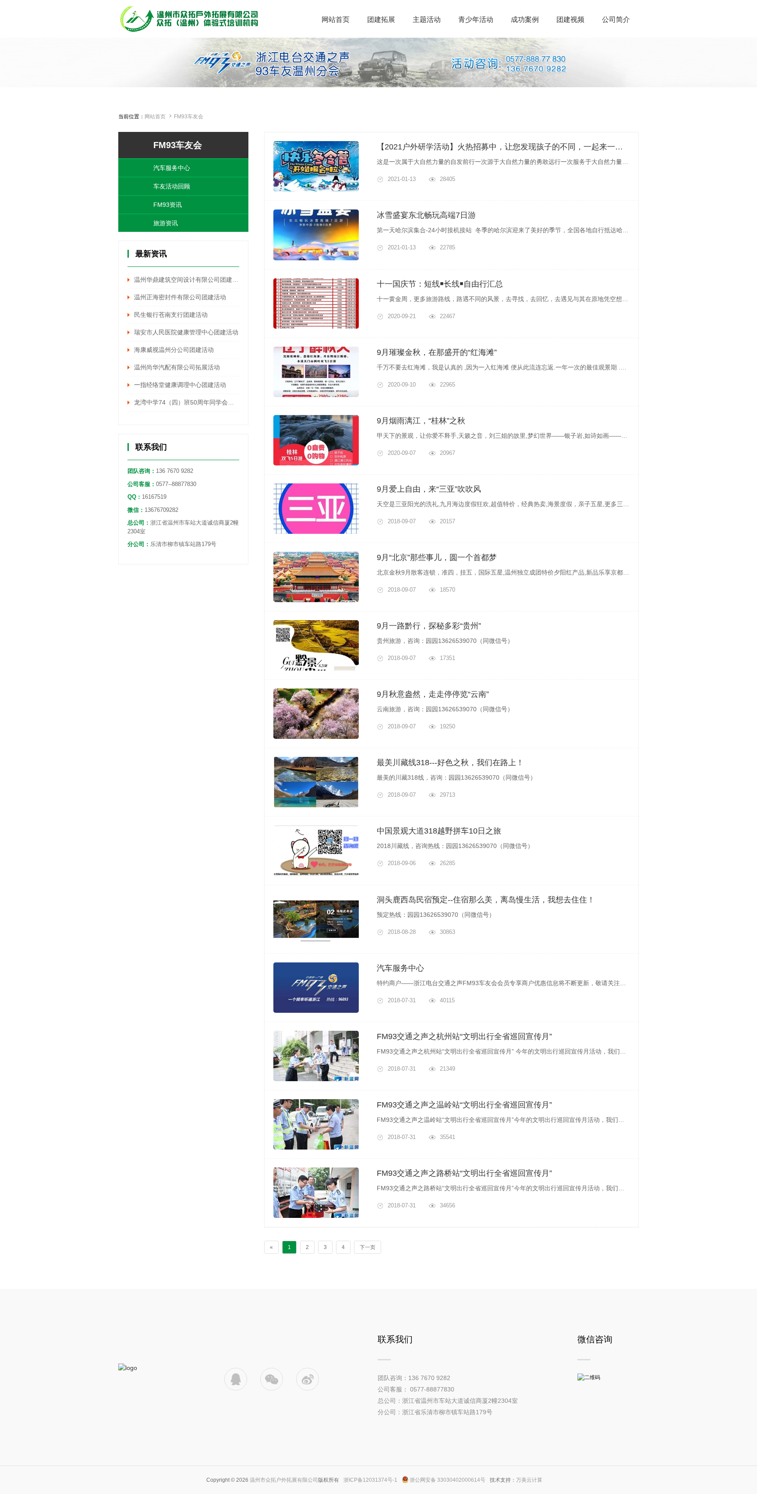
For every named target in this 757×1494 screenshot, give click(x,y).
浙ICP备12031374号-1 (370, 1480)
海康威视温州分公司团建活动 (174, 349)
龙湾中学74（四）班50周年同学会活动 (186, 402)
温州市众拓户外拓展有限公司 (284, 1480)
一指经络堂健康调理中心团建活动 (180, 384)
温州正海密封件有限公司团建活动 (180, 297)
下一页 (367, 1247)
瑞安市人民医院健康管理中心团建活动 (186, 332)
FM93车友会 (188, 117)
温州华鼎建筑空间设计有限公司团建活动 (186, 279)
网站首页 (155, 117)
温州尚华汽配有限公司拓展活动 (177, 367)
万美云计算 (529, 1480)
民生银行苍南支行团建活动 (171, 314)
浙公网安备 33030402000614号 (447, 1480)
